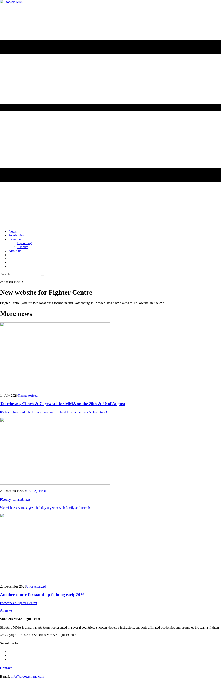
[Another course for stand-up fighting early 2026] (110, 547)
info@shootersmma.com (27, 676)
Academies (16, 235)
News (13, 231)
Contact (6, 668)
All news (6, 610)
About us (15, 251)
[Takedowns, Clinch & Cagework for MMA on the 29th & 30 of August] (110, 356)
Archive (22, 247)
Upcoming (24, 243)
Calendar (15, 239)
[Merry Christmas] (110, 452)
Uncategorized (28, 395)
